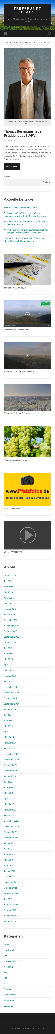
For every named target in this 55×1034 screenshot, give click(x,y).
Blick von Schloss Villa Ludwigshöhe (20, 207)
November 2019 (11, 915)
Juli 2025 (8, 648)
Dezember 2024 (11, 687)
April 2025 (9, 664)
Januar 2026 (9, 614)
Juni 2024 (8, 720)
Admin (7, 944)
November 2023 (11, 759)
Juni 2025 (8, 653)
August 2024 (10, 709)
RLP (6, 978)
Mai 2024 (8, 726)
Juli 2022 (8, 848)
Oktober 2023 (10, 765)
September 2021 (11, 893)
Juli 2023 (8, 781)
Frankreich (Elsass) (12, 961)
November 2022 (11, 826)
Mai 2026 (8, 592)
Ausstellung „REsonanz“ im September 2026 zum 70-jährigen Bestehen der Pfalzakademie (26, 231)
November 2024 (11, 692)
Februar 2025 (10, 676)
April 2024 (9, 731)
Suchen (7, 176)
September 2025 (11, 636)
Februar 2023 (10, 809)
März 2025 (9, 670)
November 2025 (11, 625)
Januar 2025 (9, 681)
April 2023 (9, 798)
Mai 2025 (8, 659)
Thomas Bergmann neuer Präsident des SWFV (23, 133)
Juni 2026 (8, 586)
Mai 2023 (8, 793)
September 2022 (11, 837)
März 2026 (9, 603)
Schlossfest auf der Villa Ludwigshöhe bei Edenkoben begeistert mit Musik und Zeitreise (25, 214)
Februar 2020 (10, 910)
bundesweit (9, 950)
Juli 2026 (8, 581)
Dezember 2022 (11, 820)
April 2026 (9, 597)
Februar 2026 (10, 609)
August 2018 (10, 921)
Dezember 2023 (11, 754)
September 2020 (11, 904)
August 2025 (10, 642)
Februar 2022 (10, 865)
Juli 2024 (8, 714)
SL (5, 983)
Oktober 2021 (10, 887)
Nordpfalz (8, 966)
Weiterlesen (11, 166)
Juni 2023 (8, 787)
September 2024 (11, 703)
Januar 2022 (9, 871)
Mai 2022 (8, 860)
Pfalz (6, 972)
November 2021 (11, 882)
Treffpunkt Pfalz (27, 10)
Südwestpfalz (10, 994)
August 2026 (10, 575)
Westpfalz (8, 1006)
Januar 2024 (9, 748)
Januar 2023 (9, 815)
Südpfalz (8, 989)
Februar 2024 (10, 742)
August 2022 (10, 843)
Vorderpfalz (9, 1000)
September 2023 (11, 770)
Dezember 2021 (11, 876)
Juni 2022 (8, 854)
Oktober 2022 (10, 832)
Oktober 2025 (10, 631)
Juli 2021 (8, 899)
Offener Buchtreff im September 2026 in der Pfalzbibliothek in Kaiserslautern (24, 239)
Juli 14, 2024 (9, 140)
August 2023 (10, 776)
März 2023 (9, 804)
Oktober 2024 (10, 698)
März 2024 (9, 737)
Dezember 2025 (11, 620)
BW (5, 955)
